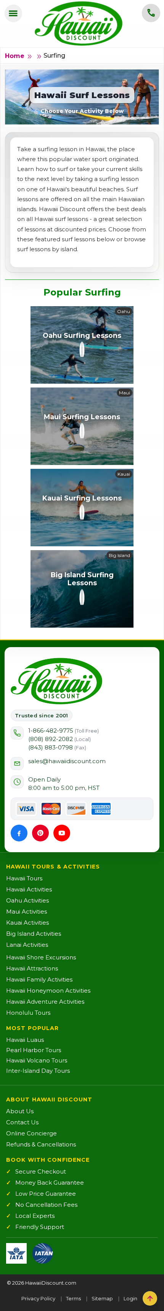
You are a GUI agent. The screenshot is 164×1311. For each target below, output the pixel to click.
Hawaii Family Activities (39, 979)
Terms (73, 1298)
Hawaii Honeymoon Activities (48, 990)
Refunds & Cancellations (41, 1144)
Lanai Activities (27, 944)
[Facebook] (19, 833)
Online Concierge (31, 1133)
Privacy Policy (38, 1298)
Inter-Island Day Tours (38, 1070)
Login (130, 1298)
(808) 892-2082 (59, 739)
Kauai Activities (27, 922)
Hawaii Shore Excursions (41, 957)
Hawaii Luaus (25, 1039)
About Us (20, 1111)
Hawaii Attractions (32, 968)
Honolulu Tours (28, 1012)
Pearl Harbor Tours (33, 1050)
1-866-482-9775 (63, 730)
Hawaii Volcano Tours (36, 1060)
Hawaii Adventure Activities (45, 1001)
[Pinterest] (40, 833)
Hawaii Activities (29, 889)
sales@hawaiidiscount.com (67, 761)
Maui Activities (26, 911)
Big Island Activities (33, 933)
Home (14, 56)
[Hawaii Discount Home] (56, 681)
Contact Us (22, 1122)
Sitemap (102, 1298)
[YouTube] (61, 833)
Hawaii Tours (24, 878)
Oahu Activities (27, 900)
